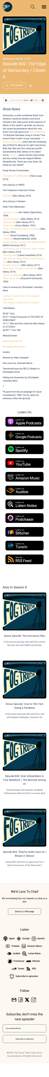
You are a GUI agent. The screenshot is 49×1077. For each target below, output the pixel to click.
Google (26, 938)
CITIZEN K (8, 195)
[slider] (15, 100)
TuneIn (21, 968)
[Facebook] (20, 999)
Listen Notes (34, 953)
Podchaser (19, 961)
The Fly (6, 235)
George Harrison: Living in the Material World (24, 242)
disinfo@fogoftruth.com (14, 346)
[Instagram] (33, 999)
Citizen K (14, 155)
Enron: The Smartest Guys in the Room (21, 229)
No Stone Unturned (12, 265)
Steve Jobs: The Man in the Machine (20, 268)
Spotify (41, 938)
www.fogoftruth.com (12, 341)
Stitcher (36, 961)
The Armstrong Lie (11, 219)
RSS (34, 968)
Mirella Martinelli (37, 132)
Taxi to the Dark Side (13, 275)
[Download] (30, 85)
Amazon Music (34, 946)
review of (21, 302)
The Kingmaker (10, 255)
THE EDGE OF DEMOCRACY (16, 176)
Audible (16, 953)
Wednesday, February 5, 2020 (17, 58)
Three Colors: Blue (11, 278)
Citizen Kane (9, 225)
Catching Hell (9, 222)
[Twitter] (27, 999)
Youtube (15, 946)
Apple (12, 938)
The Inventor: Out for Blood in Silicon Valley (23, 248)
